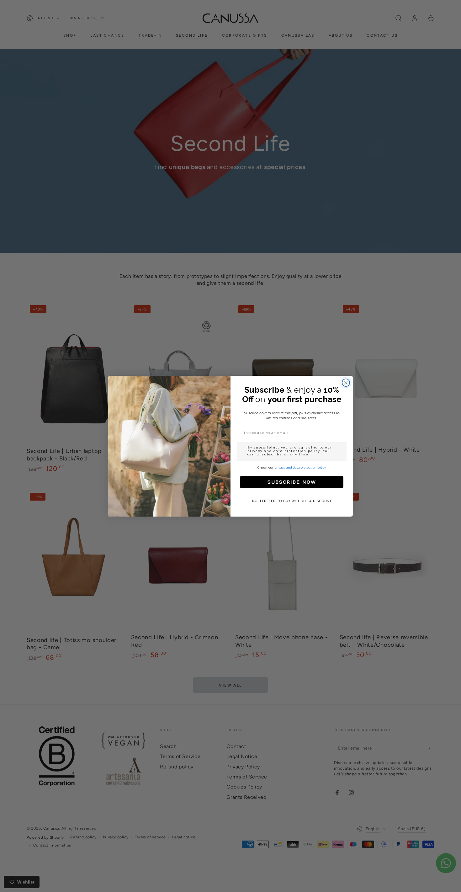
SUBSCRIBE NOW (292, 482)
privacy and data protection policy (300, 467)
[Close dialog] (346, 382)
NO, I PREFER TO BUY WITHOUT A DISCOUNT (291, 501)
